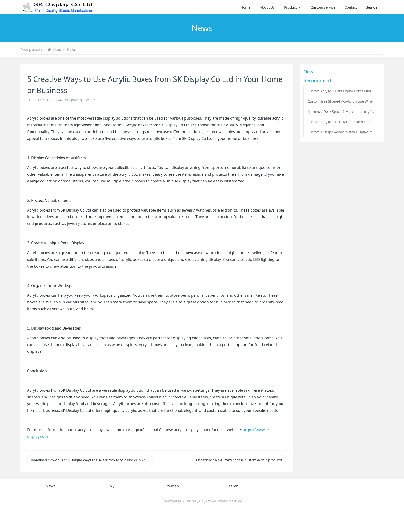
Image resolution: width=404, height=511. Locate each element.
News (71, 49)
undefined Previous (92, 460)
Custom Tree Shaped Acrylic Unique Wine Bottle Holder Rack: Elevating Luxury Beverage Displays (342, 101)
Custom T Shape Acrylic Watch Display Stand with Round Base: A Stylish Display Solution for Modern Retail (342, 132)
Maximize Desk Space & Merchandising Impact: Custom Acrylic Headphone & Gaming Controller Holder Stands (342, 111)
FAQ (111, 486)
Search (232, 486)
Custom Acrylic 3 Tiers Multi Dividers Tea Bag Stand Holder (342, 122)
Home (245, 7)
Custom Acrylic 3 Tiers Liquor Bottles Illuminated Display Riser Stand (342, 91)
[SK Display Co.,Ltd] (56, 7)
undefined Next (239, 460)
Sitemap (171, 486)
